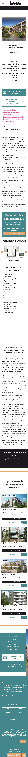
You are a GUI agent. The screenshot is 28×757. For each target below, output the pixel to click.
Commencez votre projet (12, 657)
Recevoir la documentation (14, 233)
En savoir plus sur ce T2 (14, 260)
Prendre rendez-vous (14, 465)
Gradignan (4, 392)
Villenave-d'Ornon (15, 47)
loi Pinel (5, 369)
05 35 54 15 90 (14, 700)
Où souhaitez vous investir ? (14, 8)
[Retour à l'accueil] (15, 3)
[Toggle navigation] (3, 3)
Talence (11, 392)
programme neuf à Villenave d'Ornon (13, 137)
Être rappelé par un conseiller (13, 92)
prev (1, 28)
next (26, 28)
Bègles (20, 390)
